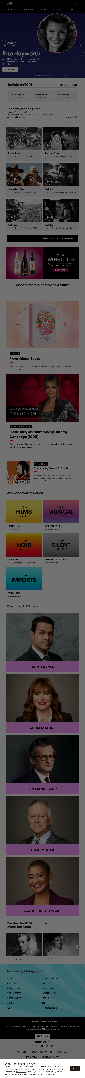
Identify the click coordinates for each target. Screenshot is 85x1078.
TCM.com (17, 1067)
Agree (75, 1069)
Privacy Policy (21, 1072)
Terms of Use (53, 1067)
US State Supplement (48, 1074)
